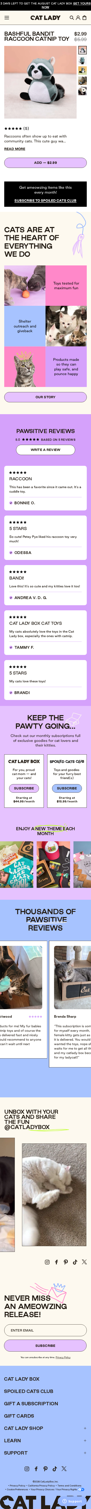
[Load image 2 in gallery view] (82, 60)
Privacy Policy (63, 1357)
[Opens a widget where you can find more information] (72, 1501)
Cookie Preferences (17, 1489)
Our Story (45, 397)
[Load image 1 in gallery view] (82, 50)
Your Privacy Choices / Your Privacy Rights (54, 1489)
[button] (6, 17)
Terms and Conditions (69, 1485)
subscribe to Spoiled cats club (45, 200)
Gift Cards (19, 1415)
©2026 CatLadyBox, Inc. (45, 1481)
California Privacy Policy (41, 1485)
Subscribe (24, 788)
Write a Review (53, 451)
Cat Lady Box (21, 1378)
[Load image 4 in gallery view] (82, 81)
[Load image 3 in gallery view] (82, 70)
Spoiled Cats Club (28, 1391)
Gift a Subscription (31, 1403)
